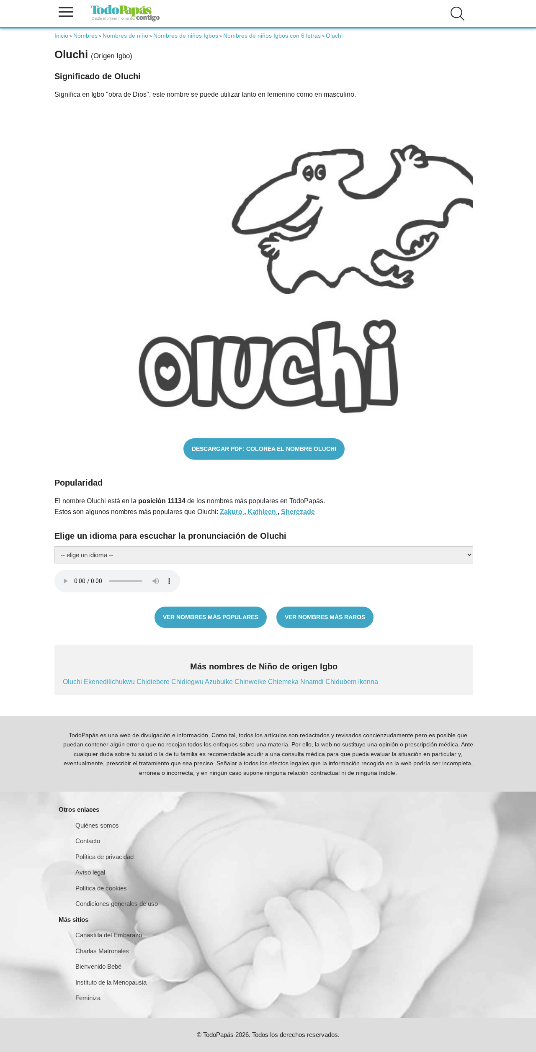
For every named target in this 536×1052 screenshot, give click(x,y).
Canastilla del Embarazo (108, 935)
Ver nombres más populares (210, 617)
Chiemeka (284, 681)
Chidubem (341, 681)
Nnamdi (312, 681)
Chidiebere (154, 681)
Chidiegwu (188, 681)
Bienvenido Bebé (98, 966)
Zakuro (232, 511)
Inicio (61, 35)
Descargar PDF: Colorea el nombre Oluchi (264, 448)
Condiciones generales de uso (116, 903)
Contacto (87, 840)
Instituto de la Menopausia (111, 982)
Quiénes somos (97, 825)
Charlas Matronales (102, 950)
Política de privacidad (104, 856)
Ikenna (368, 681)
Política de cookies (101, 888)
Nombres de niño (125, 35)
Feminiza (87, 997)
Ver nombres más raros (325, 617)
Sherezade (298, 511)
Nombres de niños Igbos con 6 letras (272, 35)
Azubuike (219, 681)
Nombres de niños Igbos (185, 35)
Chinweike (251, 681)
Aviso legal (90, 872)
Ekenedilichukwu (110, 681)
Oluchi (73, 681)
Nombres (85, 35)
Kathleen (262, 511)
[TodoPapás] (125, 20)
